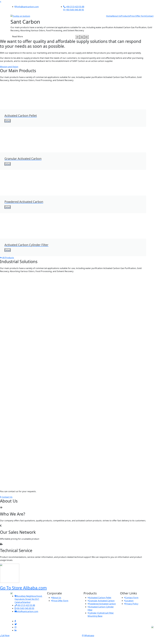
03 (86, 37)
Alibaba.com (23, 588)
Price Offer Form (138, 16)
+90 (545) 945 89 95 (74, 9)
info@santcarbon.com (28, 6)
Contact (149, 16)
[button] (12, 29)
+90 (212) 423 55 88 (74, 6)
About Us (116, 16)
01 (77, 37)
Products (125, 16)
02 (82, 37)
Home (109, 16)
